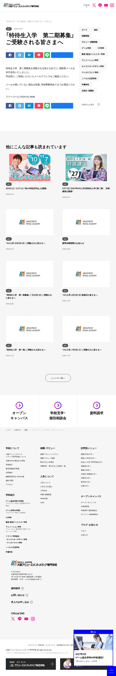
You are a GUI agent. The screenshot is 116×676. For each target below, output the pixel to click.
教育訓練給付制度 (12, 468)
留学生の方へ (86, 482)
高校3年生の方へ (87, 454)
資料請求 (15, 588)
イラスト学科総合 (12, 536)
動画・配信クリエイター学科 (93, 54)
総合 (8, 29)
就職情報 (85, 35)
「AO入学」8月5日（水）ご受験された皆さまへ (25, 243)
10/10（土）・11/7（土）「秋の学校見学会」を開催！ (26, 188)
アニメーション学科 (90, 60)
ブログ (83, 531)
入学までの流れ (46, 486)
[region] (58, 260)
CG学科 (101, 48)
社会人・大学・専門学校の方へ (92, 462)
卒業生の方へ (86, 478)
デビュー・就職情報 (89, 41)
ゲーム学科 (86, 48)
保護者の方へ (86, 466)
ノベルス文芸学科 (89, 78)
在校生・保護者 (88, 90)
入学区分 (43, 490)
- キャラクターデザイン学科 (16, 539)
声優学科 (85, 84)
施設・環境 (9, 480)
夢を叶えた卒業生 (47, 462)
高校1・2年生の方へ (88, 458)
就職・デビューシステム (49, 454)
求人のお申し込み (20, 602)
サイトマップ (32, 645)
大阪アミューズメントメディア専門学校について (16, 455)
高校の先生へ (86, 470)
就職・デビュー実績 (47, 458)
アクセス (9, 484)
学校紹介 (9, 464)
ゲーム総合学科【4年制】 (15, 501)
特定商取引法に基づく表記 (65, 645)
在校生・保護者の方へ (89, 474)
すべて (84, 29)
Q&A (42, 502)
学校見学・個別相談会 (89, 510)
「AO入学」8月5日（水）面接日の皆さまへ (80, 294)
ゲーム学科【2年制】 (13, 510)
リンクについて (50, 645)
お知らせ (84, 534)
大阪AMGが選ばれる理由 (15, 460)
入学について (45, 482)
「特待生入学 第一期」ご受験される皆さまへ (26, 349)
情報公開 (41, 645)
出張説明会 (85, 506)
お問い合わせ (18, 595)
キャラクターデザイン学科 (93, 66)
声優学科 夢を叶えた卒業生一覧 (53, 466)
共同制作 (9, 472)
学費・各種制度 (45, 494)
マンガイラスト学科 (90, 72)
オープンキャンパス (88, 502)
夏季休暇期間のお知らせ (73, 243)
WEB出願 (44, 498)
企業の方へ (85, 485)
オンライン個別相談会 (89, 514)
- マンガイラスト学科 (14, 542)
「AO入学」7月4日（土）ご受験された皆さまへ (82, 349)
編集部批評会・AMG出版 (15, 476)
